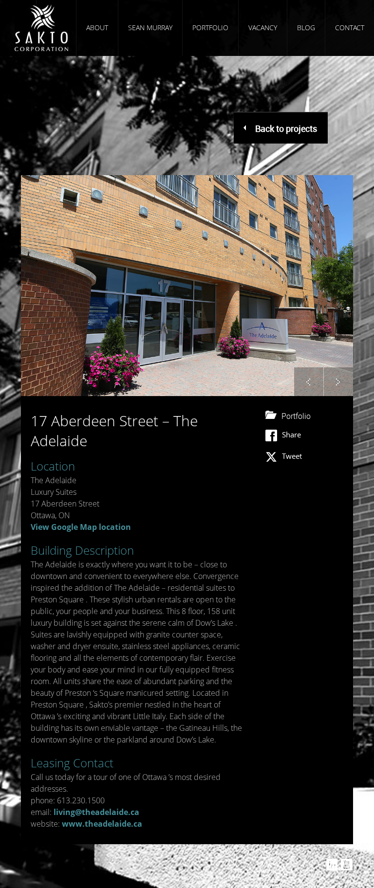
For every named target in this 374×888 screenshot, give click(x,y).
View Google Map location (81, 527)
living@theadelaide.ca (96, 812)
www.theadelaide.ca (102, 823)
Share (291, 434)
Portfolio (210, 27)
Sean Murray (150, 27)
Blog (306, 27)
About (97, 27)
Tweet (292, 456)
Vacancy (262, 27)
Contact (349, 27)
